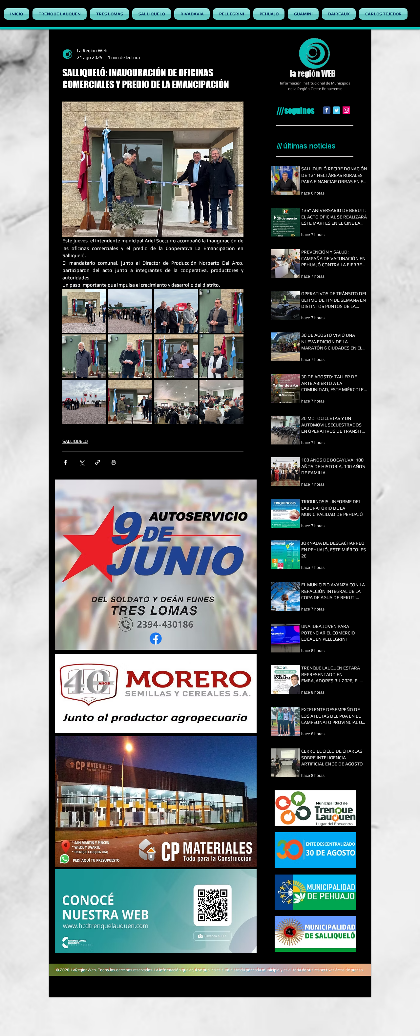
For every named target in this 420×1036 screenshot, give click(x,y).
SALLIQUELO (75, 441)
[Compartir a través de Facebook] (65, 462)
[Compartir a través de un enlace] (97, 462)
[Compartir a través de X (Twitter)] (81, 462)
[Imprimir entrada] (114, 462)
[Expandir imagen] (84, 311)
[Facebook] (326, 110)
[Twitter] (336, 110)
